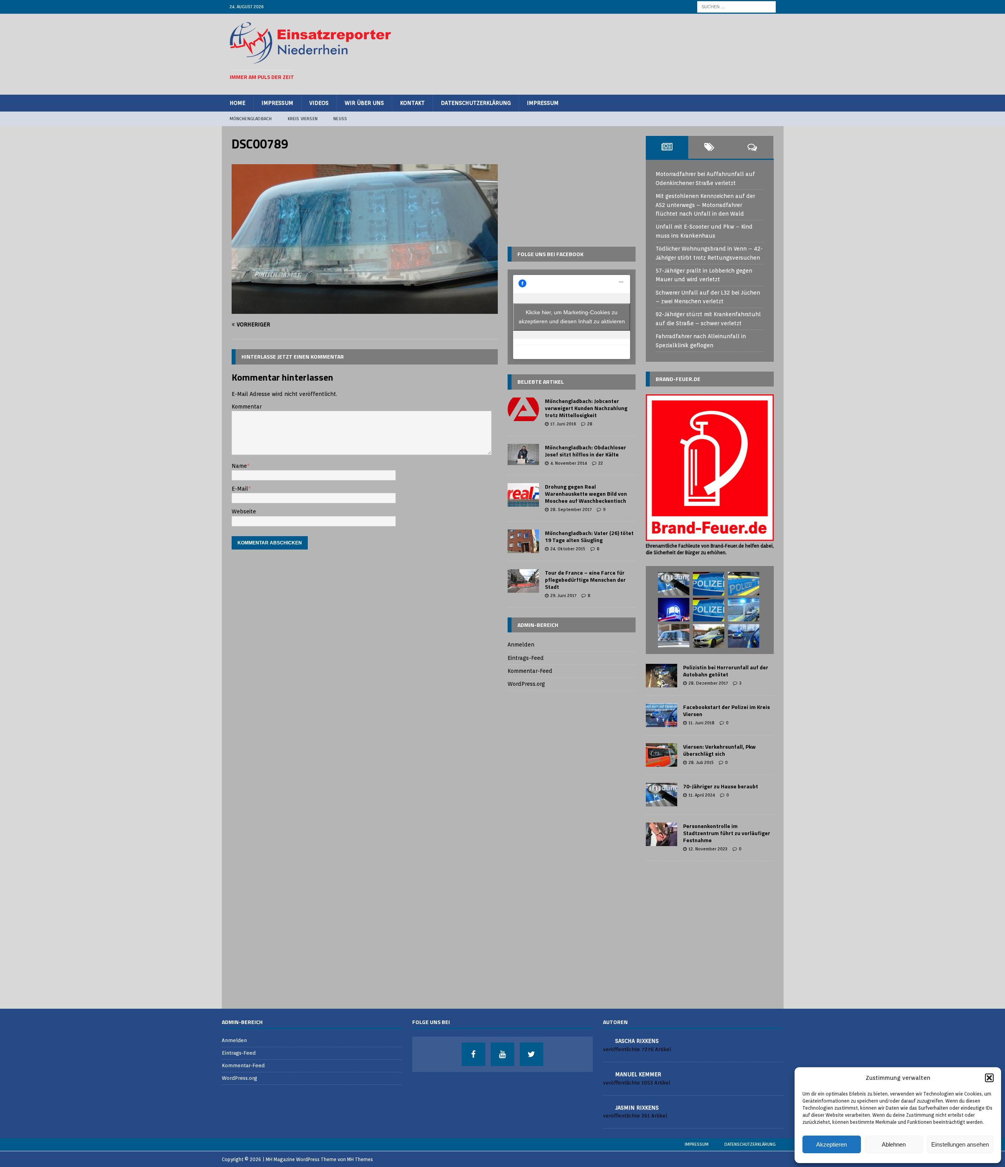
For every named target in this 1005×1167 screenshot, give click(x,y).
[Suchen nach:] (736, 6)
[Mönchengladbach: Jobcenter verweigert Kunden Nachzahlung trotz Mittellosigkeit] (523, 409)
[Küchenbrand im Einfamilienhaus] (673, 609)
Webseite (244, 511)
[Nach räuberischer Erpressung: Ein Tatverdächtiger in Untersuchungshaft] (743, 583)
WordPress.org (526, 684)
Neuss (340, 118)
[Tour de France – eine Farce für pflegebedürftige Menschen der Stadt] (523, 581)
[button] (989, 1078)
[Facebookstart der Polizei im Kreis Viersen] (661, 715)
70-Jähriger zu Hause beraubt (720, 786)
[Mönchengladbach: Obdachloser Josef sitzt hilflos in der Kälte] (523, 454)
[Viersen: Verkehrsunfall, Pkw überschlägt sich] (661, 755)
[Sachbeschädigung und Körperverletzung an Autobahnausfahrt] (708, 636)
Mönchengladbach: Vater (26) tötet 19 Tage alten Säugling (589, 536)
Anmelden (521, 644)
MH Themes (360, 1159)
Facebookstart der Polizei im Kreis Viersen (726, 710)
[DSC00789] (365, 309)
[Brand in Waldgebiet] (673, 636)
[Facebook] (473, 1054)
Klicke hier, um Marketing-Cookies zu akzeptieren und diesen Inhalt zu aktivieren (572, 316)
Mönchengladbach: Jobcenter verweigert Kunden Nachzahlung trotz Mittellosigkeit (586, 408)
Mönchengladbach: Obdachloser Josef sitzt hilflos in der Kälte (585, 450)
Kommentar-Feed (530, 671)
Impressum (277, 103)
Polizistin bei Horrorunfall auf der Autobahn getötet (725, 670)
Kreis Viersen (303, 118)
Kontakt (412, 103)
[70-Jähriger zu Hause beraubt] (661, 794)
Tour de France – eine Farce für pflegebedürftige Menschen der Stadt (585, 579)
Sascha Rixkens (637, 1041)
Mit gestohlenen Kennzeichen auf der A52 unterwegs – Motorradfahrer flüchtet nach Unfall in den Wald (705, 205)
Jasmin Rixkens (637, 1108)
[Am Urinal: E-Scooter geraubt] (708, 583)
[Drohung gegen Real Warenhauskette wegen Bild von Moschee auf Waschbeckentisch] (523, 495)
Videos (319, 103)
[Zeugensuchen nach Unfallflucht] (673, 583)
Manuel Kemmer (638, 1074)
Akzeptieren (831, 1144)
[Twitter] (531, 1054)
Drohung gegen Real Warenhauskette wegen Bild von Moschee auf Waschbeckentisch (586, 493)
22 (600, 463)
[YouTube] (502, 1054)
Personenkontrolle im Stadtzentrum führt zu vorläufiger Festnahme (726, 833)
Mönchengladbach (251, 118)
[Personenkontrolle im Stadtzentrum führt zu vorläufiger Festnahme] (661, 834)
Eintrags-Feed (526, 658)
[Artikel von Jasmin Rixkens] (606, 1107)
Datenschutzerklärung (476, 103)
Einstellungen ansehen (960, 1144)
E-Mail (240, 488)
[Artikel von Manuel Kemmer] (606, 1074)
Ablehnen (894, 1144)
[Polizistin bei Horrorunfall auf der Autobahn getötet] (661, 675)
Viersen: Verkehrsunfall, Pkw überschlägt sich (719, 750)
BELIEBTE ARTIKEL (540, 381)
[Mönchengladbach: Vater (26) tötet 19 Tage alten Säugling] (523, 541)
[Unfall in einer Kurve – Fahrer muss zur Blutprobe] (708, 609)
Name (239, 466)
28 (589, 424)
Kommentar (246, 406)
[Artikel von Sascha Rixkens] (606, 1040)
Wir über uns (364, 103)
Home (237, 103)
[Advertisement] (632, 53)
